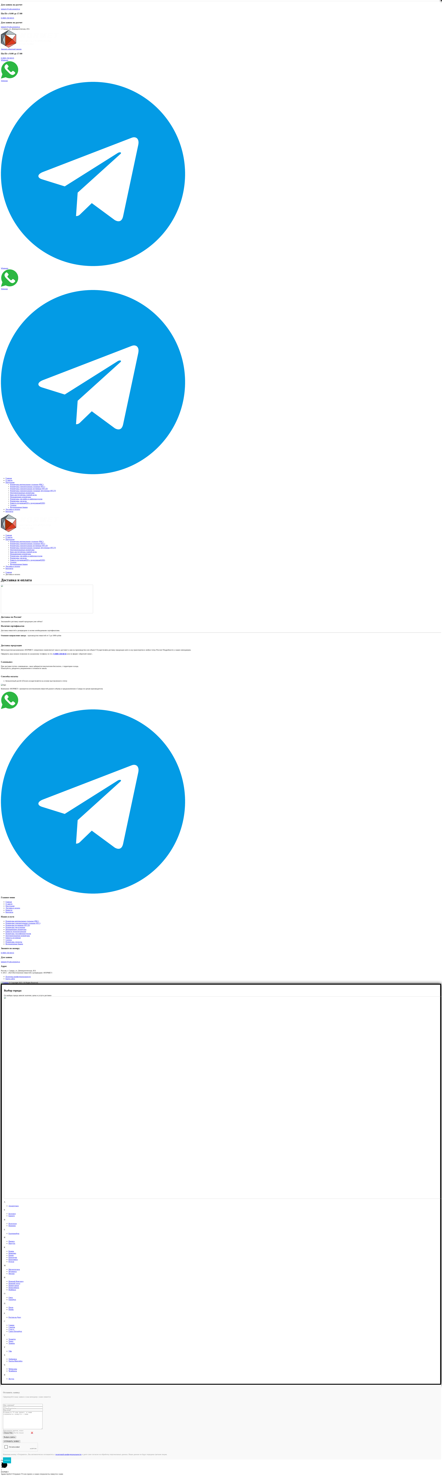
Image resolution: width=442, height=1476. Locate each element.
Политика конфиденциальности (18, 977)
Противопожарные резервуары (22, 493)
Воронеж (12, 1226)
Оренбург (12, 1300)
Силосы (13, 505)
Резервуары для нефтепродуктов (18, 934)
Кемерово (12, 1253)
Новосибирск (14, 1288)
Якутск (11, 1379)
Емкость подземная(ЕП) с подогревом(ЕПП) (27, 503)
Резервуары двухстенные (15, 927)
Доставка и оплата (13, 509)
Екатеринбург (14, 1233)
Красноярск (13, 1259)
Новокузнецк (14, 1286)
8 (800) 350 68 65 (7, 18)
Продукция (10, 482)
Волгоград (13, 1224)
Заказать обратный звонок (11, 49)
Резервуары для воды (18, 501)
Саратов (12, 1327)
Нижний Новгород (16, 1281)
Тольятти (12, 1339)
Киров (11, 1255)
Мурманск (13, 1271)
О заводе (9, 480)
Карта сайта (10, 979)
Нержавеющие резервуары (20, 497)
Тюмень (12, 1343)
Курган (11, 1262)
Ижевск (12, 1241)
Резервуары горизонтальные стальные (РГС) (27, 487)
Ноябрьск (12, 1290)
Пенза (11, 1307)
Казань (11, 1251)
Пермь (11, 1309)
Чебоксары (13, 1369)
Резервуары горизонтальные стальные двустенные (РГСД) (33, 491)
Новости (9, 910)
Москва (12, 1274)
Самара (11, 1325)
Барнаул (12, 1216)
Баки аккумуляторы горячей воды (23, 495)
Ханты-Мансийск (15, 1361)
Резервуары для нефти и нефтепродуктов (26, 499)
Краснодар (13, 1257)
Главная (9, 478)
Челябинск (13, 1371)
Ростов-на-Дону (15, 1317)
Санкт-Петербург (15, 1331)
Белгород (12, 1214)
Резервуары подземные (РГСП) (18, 925)
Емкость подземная (13, 938)
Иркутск (12, 1243)
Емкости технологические (16, 932)
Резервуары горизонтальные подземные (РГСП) (29, 489)
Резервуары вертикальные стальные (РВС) (27, 484)
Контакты (9, 511)
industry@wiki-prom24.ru (10, 9)
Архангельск (14, 1206)
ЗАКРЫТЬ (7, 1460)
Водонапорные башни (19, 507)
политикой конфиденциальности (68, 1454)
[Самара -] (29, 47)
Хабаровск (13, 1359)
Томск (11, 1341)
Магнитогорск (14, 1269)
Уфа (10, 1351)
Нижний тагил (14, 1283)
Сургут (11, 1329)
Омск (11, 1297)
